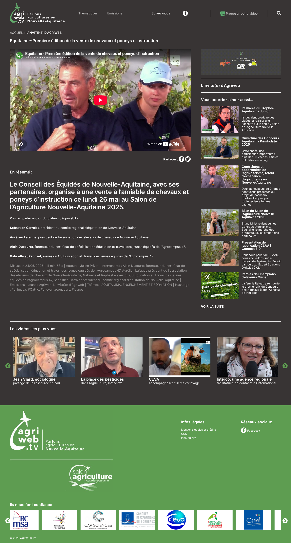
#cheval (46, 289)
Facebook (253, 430)
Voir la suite (212, 306)
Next (284, 365)
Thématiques (88, 13)
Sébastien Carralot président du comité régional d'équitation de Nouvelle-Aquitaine (116, 280)
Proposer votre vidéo (242, 13)
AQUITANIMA (111, 285)
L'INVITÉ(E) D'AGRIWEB (44, 33)
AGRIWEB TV (28, 537)
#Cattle (33, 289)
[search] (279, 13)
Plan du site (188, 438)
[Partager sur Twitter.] (188, 159)
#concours (62, 289)
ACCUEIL (17, 33)
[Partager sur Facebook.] (182, 159)
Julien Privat (89, 266)
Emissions (114, 13)
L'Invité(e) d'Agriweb (68, 285)
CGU (184, 433)
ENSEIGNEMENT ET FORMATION (147, 285)
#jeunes (77, 289)
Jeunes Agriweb (39, 285)
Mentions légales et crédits (198, 429)
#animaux (19, 289)
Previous (7, 365)
